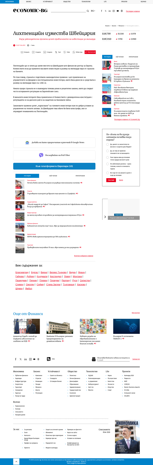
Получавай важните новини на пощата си (113, 358)
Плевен (43, 280)
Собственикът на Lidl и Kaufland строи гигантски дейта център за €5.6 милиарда (127, 100)
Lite (105, 2)
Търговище (68, 284)
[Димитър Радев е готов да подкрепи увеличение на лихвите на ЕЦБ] (26, 326)
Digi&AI (90, 375)
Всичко (143, 2)
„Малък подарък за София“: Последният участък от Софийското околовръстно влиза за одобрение (60, 205)
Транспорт (18, 387)
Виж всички (136, 313)
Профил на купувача (31, 443)
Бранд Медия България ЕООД (31, 439)
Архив (121, 180)
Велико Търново (58, 272)
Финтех (90, 390)
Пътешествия (112, 378)
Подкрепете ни (51, 443)
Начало (107, 26)
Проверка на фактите (74, 430)
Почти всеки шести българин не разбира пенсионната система (53, 183)
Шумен (19, 288)
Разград (66, 280)
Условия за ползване (74, 438)
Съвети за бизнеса (56, 375)
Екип (25, 432)
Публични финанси (21, 375)
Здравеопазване (75, 387)
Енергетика (118, 214)
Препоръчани (80, 176)
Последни (27, 176)
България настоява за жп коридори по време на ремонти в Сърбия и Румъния (126, 79)
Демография (74, 381)
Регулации (39, 393)
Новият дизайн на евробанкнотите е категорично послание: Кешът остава (90, 340)
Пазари (38, 384)
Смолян (30, 284)
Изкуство (111, 387)
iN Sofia (126, 390)
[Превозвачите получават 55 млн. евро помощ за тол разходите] (19, 248)
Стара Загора (53, 284)
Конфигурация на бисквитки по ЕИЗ (73, 444)
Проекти (124, 2)
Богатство (111, 381)
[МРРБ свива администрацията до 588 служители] (19, 238)
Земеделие (19, 390)
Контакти (27, 435)
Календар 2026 (129, 375)
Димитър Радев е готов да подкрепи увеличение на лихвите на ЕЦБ (25, 338)
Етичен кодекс (72, 435)
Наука (110, 375)
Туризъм (18, 393)
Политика (73, 375)
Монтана (77, 276)
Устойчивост (48, 2)
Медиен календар (51, 448)
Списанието (19, 412)
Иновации (39, 381)
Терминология (20, 406)
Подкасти (127, 378)
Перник (33, 280)
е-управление (92, 381)
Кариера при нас (51, 438)
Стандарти (53, 378)
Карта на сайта (72, 432)
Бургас (34, 272)
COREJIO (127, 384)
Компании (39, 375)
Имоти (38, 390)
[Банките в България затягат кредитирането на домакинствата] (60, 326)
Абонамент (49, 432)
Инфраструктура (20, 381)
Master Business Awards (132, 387)
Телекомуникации (94, 378)
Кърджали (42, 276)
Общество (67, 2)
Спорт (110, 390)
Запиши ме (136, 359)
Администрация (75, 396)
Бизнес (28, 2)
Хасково (81, 284)
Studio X (83, 461)
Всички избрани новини (83, 256)
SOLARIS (127, 396)
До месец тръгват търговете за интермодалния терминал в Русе (54, 215)
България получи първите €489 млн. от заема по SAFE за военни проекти (127, 113)
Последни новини (133, 11)
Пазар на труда (20, 396)
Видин (72, 272)
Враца (81, 272)
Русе (74, 280)
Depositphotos (81, 463)
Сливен (19, 284)
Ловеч (67, 276)
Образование (74, 384)
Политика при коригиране (54, 435)
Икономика (9, 2)
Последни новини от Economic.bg (127, 119)
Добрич (30, 276)
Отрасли (38, 378)
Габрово (19, 276)
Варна (44, 272)
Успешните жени (129, 393)
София (40, 284)
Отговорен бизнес (56, 381)
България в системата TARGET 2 (123, 337)
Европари (18, 378)
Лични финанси (75, 378)
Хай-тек (91, 387)
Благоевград (22, 272)
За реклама (28, 430)
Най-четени (53, 176)
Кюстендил (55, 276)
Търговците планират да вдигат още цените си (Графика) (51, 194)
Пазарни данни (20, 415)
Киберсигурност (93, 384)
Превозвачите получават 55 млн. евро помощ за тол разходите (53, 247)
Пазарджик (21, 280)
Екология (73, 393)
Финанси (121, 26)
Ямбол (28, 288)
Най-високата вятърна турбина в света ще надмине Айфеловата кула (126, 90)
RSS (53, 359)
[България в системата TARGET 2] (126, 326)
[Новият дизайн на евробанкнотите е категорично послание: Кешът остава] (93, 326)
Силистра (85, 280)
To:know (17, 409)
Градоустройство (75, 390)
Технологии (86, 2)
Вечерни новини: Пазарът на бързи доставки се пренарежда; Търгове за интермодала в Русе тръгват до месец (127, 67)
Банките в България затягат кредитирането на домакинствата (60, 338)
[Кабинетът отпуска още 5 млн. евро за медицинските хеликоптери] (19, 227)
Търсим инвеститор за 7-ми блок (122, 218)
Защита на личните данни (54, 430)
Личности (111, 384)
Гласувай (111, 180)
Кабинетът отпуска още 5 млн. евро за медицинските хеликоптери (55, 226)
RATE (125, 381)
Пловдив (54, 280)
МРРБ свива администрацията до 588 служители (47, 237)
